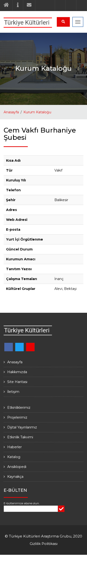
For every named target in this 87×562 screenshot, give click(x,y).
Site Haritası (17, 382)
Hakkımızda (17, 372)
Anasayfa (11, 112)
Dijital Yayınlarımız (22, 427)
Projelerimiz (17, 417)
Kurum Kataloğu (37, 112)
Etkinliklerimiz (18, 407)
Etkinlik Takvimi (20, 437)
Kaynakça (15, 476)
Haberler (14, 447)
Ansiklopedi (16, 467)
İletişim (13, 392)
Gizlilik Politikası (44, 543)
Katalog (13, 457)
